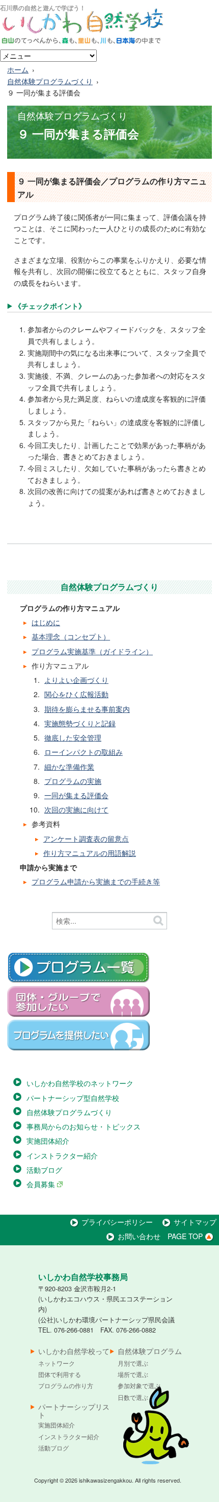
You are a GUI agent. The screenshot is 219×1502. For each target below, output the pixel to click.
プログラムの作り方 (65, 1385)
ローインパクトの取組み (83, 752)
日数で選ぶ (133, 1397)
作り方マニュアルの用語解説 (89, 853)
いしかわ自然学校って (74, 1351)
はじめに (46, 622)
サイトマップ (195, 1222)
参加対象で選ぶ (139, 1385)
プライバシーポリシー (117, 1222)
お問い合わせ (139, 1236)
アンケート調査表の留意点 (86, 838)
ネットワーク (56, 1363)
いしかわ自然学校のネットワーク (79, 1083)
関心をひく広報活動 (76, 694)
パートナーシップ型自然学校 (72, 1098)
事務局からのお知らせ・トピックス (83, 1126)
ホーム (18, 69)
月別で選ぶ (133, 1363)
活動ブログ (44, 1170)
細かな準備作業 (69, 766)
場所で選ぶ (133, 1374)
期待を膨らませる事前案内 (87, 709)
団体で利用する (59, 1374)
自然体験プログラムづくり (50, 81)
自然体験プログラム (150, 1351)
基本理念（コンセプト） (71, 636)
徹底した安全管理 (72, 737)
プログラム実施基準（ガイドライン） (92, 651)
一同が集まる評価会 (76, 795)
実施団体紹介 (47, 1141)
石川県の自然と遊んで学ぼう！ (43, 7)
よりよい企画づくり (76, 680)
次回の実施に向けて (76, 809)
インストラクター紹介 (62, 1155)
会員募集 (41, 1184)
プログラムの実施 (72, 781)
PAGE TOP (185, 1236)
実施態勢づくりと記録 (80, 723)
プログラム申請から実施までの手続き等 (96, 881)
